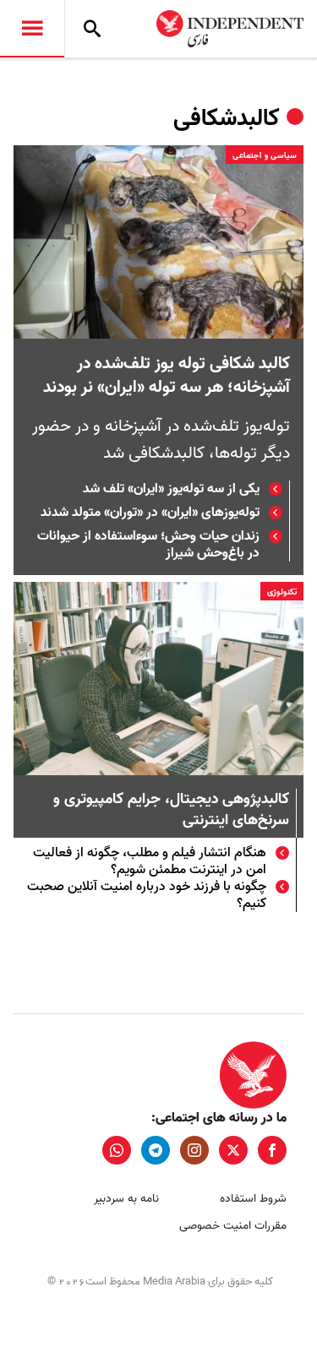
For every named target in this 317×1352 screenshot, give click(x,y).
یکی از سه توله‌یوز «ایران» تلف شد (171, 489)
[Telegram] (155, 1150)
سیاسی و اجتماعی (264, 155)
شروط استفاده (253, 1198)
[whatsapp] (116, 1150)
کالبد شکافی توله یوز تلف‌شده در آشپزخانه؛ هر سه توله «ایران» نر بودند (166, 375)
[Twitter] (233, 1150)
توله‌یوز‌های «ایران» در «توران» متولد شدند (150, 512)
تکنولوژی (282, 592)
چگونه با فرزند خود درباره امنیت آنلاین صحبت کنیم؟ (146, 895)
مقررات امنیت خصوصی (233, 1225)
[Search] (92, 28)
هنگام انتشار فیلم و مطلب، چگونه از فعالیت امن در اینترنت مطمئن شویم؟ (149, 861)
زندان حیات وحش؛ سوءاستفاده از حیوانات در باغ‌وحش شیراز (148, 545)
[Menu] (32, 28)
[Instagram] (194, 1150)
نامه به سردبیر (126, 1198)
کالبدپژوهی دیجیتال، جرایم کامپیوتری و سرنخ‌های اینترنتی (171, 811)
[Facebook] (272, 1150)
